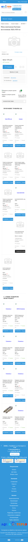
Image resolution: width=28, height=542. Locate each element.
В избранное (6, 174)
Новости (14, 484)
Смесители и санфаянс (14, 515)
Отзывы (14, 488)
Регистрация (24, 1)
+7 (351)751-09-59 (16, 5)
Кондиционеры (14, 505)
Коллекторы (14, 503)
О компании (14, 481)
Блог (14, 486)
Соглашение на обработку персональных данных (14, 530)
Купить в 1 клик (14, 72)
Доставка (14, 472)
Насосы (14, 510)
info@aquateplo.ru (14, 449)
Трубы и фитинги (14, 520)
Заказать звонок (17, 9)
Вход (19, 1)
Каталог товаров (7, 19)
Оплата (14, 469)
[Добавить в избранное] (25, 35)
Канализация (14, 500)
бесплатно (13, 77)
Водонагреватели (14, 498)
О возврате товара (18, 52)
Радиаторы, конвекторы (14, 512)
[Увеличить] (14, 41)
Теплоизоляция (14, 517)
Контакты (14, 491)
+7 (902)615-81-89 (16, 7)
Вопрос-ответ (14, 474)
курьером (15, 80)
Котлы (14, 508)
